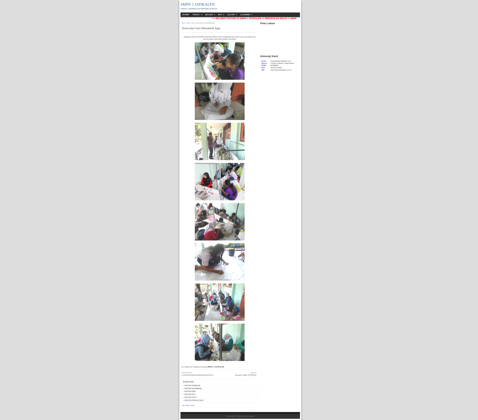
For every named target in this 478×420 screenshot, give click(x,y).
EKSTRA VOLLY (190, 397)
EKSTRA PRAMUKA (192, 385)
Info (220, 15)
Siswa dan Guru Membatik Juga (201, 28)
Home (186, 15)
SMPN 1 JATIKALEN (197, 4)
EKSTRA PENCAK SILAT (194, 400)
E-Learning (245, 15)
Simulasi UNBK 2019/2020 (245, 375)
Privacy (196, 15)
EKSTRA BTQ (189, 394)
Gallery (231, 15)
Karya (193, 23)
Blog (245, 416)
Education (251, 416)
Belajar (209, 15)
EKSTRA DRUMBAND (193, 388)
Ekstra (188, 23)
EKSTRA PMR (190, 391)
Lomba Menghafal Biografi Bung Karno (197, 375)
